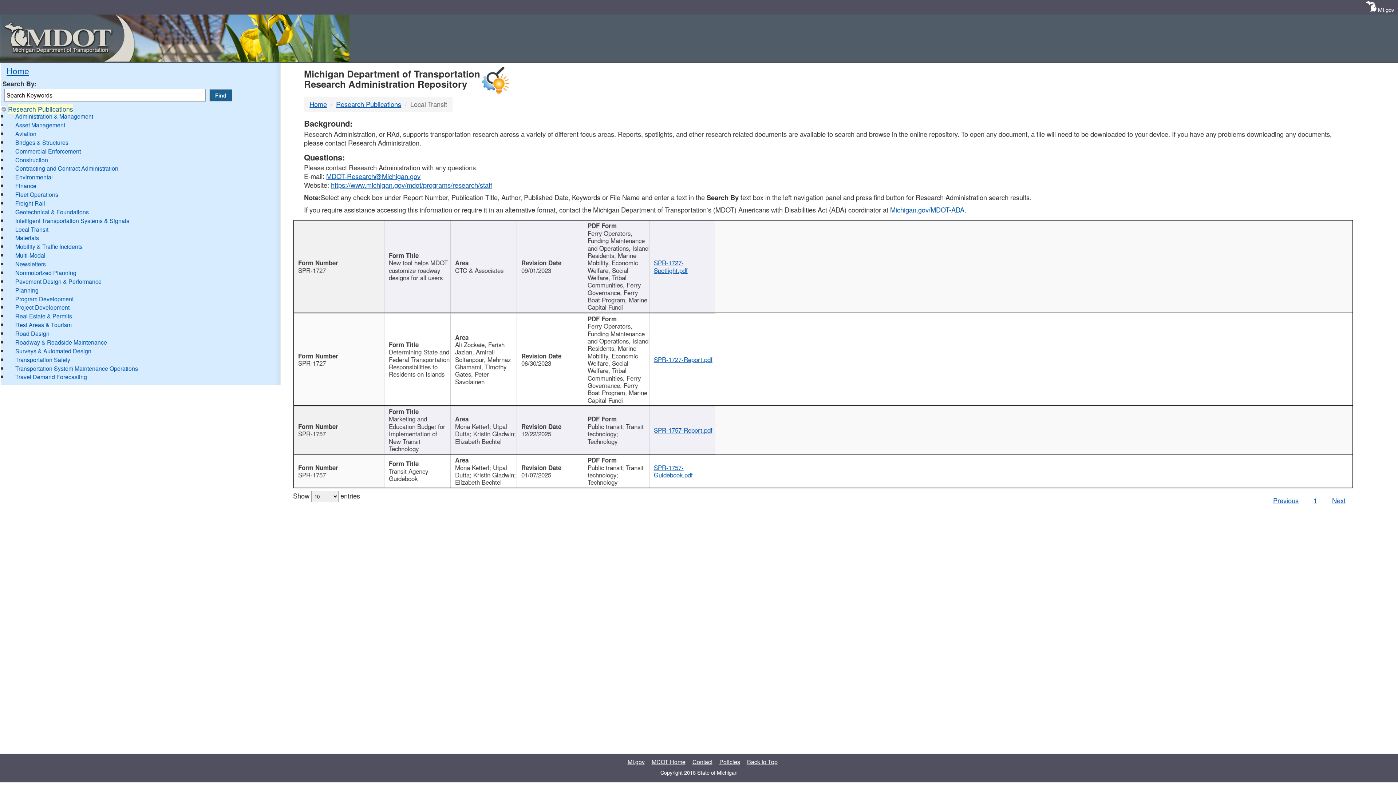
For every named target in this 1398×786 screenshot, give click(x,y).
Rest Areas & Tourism (43, 325)
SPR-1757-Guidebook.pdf (673, 471)
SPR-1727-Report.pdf (683, 359)
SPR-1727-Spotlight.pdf (671, 266)
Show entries (326, 495)
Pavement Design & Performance (58, 281)
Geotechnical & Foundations (52, 212)
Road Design (32, 333)
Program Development (44, 299)
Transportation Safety (42, 360)
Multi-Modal (30, 255)
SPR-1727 (312, 270)
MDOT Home (669, 762)
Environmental (34, 177)
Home (18, 70)
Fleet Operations (36, 194)
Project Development (42, 307)
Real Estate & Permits (43, 316)
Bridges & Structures (41, 142)
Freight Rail (30, 203)
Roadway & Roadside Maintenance (61, 342)
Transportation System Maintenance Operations (76, 368)
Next (1339, 500)
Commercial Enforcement (48, 151)
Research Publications (40, 109)
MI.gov (1386, 9)
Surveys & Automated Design (53, 351)
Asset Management (40, 125)
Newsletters (30, 264)
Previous (1286, 500)
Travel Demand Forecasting (51, 377)
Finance (25, 186)
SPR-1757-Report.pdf (683, 430)
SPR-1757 (312, 433)
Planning (27, 290)
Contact (702, 762)
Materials (27, 238)
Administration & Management (54, 116)
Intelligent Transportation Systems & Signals (72, 221)
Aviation (25, 134)
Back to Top (762, 762)
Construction (31, 160)
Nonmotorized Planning (45, 273)
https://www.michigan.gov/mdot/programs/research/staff (411, 185)
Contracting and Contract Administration (66, 168)
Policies (729, 762)
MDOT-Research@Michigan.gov (373, 176)
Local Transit (31, 229)
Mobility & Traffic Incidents (49, 246)
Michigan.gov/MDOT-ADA (927, 209)
